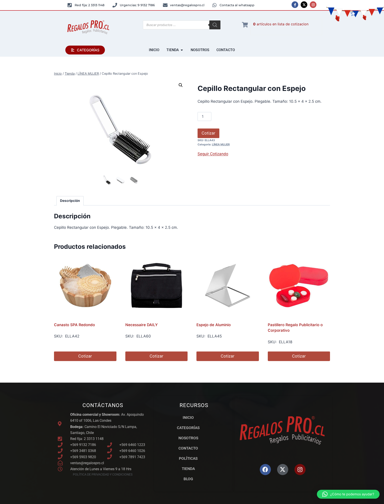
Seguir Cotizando (213, 154)
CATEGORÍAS (188, 428)
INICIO (188, 417)
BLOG (188, 479)
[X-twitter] (304, 4)
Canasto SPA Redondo (74, 325)
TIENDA (188, 468)
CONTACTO (188, 448)
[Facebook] (265, 469)
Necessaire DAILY (141, 325)
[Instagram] (313, 4)
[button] (181, 85)
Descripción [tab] (70, 201)
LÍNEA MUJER (221, 144)
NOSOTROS (188, 438)
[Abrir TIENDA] (182, 50)
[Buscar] (214, 24)
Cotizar (208, 133)
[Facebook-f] (295, 4)
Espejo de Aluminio (213, 325)
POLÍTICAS (188, 458)
